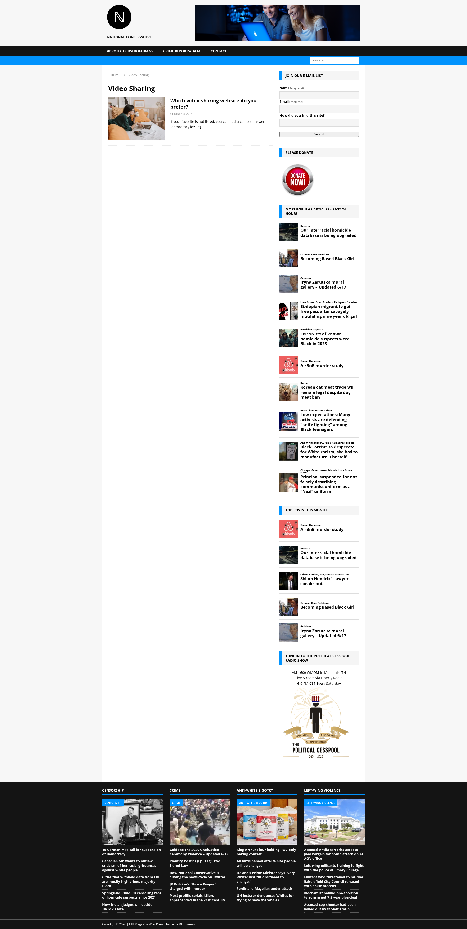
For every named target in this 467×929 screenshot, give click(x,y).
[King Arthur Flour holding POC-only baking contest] (267, 822)
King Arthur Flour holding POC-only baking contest (266, 851)
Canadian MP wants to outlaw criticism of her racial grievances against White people (129, 865)
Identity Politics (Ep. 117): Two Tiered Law (195, 863)
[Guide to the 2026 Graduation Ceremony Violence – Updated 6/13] (200, 822)
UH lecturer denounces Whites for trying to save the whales (265, 897)
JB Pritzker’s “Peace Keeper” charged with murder (193, 886)
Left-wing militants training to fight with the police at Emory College (334, 867)
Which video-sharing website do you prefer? (213, 103)
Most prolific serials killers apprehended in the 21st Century (197, 897)
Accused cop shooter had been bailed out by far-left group (330, 906)
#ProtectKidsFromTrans (130, 51)
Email (291, 101)
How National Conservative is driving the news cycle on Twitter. (198, 874)
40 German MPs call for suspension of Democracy (131, 851)
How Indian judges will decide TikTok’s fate (127, 906)
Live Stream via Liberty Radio (319, 677)
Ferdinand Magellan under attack (264, 888)
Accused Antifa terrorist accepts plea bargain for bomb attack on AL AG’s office (334, 854)
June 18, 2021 (183, 114)
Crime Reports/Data (182, 51)
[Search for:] (334, 60)
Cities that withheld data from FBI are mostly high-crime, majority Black (130, 881)
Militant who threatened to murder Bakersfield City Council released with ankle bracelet (333, 881)
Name (291, 87)
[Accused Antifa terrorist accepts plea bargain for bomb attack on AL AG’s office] (334, 822)
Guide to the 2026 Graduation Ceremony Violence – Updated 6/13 (199, 851)
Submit (319, 134)
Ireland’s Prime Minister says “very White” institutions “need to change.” (266, 877)
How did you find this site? (302, 115)
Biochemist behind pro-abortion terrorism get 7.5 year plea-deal (331, 895)
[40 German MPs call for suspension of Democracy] (132, 822)
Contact (219, 51)
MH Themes (187, 924)
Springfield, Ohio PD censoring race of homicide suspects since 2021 (131, 895)
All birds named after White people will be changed (266, 863)
